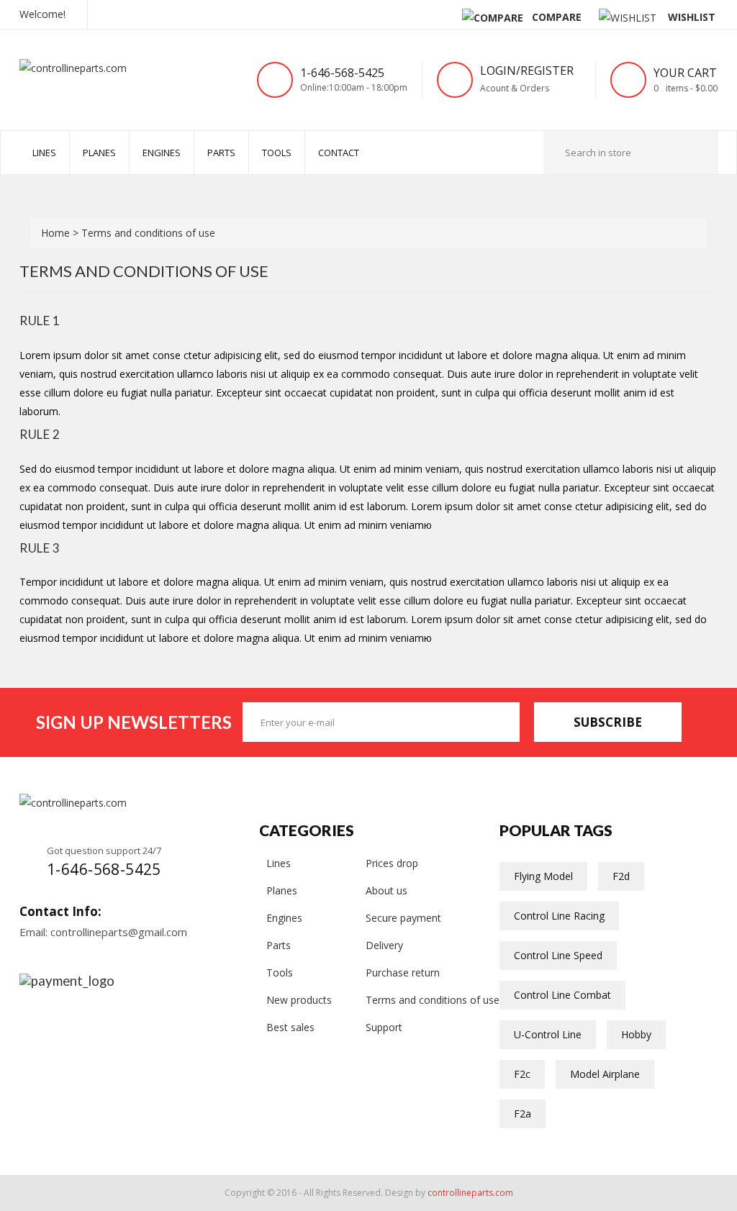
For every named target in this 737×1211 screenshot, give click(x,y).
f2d (621, 876)
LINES (44, 152)
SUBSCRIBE (608, 722)
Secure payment (403, 918)
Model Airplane (605, 1074)
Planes (99, 152)
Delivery (384, 945)
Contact (338, 152)
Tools (276, 152)
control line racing (559, 915)
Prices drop (392, 863)
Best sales (290, 1027)
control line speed (558, 955)
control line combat (562, 995)
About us (386, 890)
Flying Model (543, 876)
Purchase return (403, 972)
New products (299, 1000)
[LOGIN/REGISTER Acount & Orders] (577, 71)
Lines (278, 863)
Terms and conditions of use (432, 1000)
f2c (522, 1074)
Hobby (636, 1034)
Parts (221, 152)
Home (57, 233)
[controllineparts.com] (98, 67)
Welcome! (42, 14)
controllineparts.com (470, 1193)
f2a (522, 1113)
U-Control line (548, 1034)
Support (384, 1027)
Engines (162, 152)
